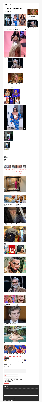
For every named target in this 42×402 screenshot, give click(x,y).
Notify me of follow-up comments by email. (9, 380)
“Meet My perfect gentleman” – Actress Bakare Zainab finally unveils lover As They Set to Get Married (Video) (7, 169)
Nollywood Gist (13, 12)
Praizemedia (12, 400)
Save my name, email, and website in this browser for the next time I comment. (13, 379)
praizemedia (9, 12)
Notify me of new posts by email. (8, 381)
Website (5, 377)
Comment (5, 368)
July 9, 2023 (6, 12)
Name (5, 373)
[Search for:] (21, 395)
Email (4, 375)
